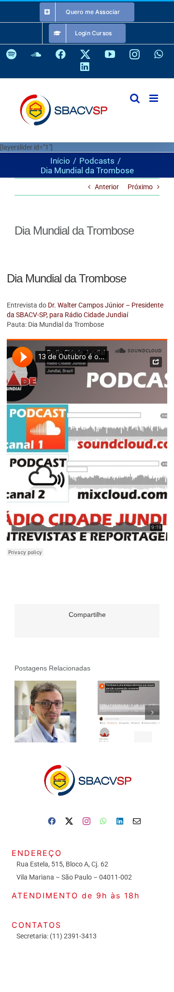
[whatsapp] (103, 821)
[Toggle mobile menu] (154, 98)
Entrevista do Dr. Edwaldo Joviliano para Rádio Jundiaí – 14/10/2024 (127, 701)
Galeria (46, 722)
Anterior (107, 187)
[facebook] (52, 821)
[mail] (137, 821)
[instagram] (86, 821)
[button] (21, 712)
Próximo (140, 187)
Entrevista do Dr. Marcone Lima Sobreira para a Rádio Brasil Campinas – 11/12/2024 (44, 701)
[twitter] (69, 821)
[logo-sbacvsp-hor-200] (87, 762)
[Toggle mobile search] (135, 98)
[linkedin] (119, 821)
